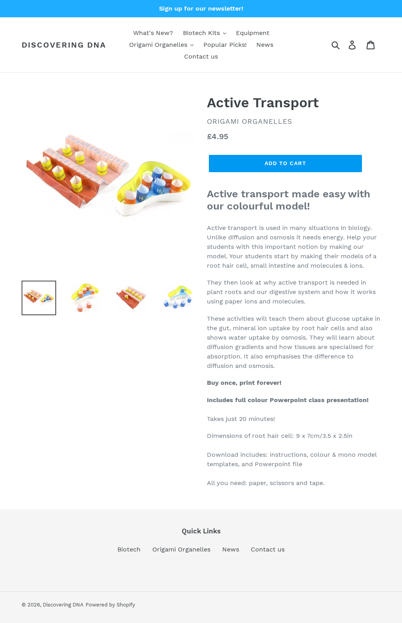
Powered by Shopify (110, 605)
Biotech (129, 549)
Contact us (268, 549)
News (230, 549)
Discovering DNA (64, 45)
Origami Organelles (181, 549)
